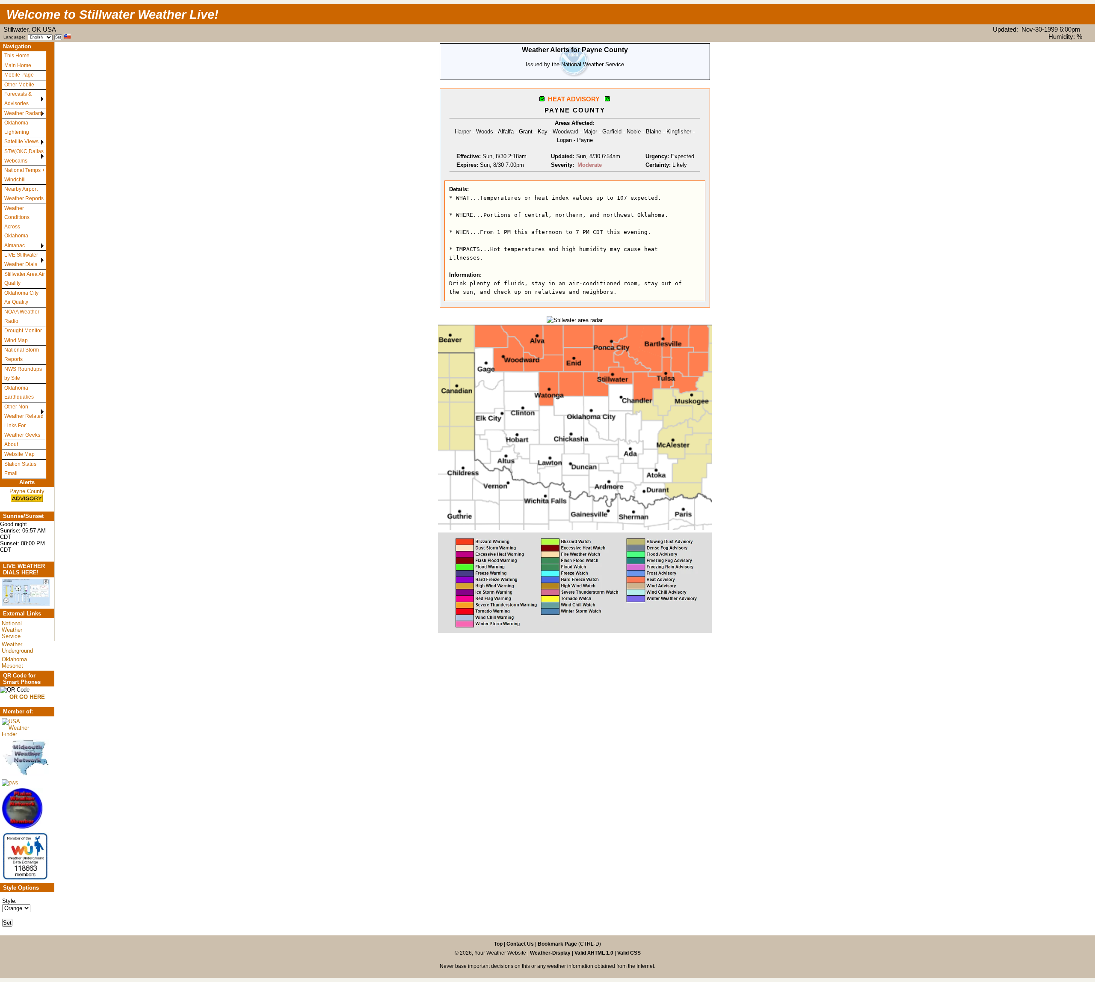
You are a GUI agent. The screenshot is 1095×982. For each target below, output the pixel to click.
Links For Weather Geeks (22, 430)
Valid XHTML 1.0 (593, 953)
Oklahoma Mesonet (14, 662)
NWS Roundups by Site (23, 374)
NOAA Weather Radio (21, 316)
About (11, 444)
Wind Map (16, 340)
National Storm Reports (21, 354)
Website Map (19, 454)
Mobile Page (19, 75)
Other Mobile (19, 85)
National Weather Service (12, 629)
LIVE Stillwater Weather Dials (21, 259)
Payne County (26, 491)
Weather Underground (17, 647)
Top (498, 944)
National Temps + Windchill (24, 175)
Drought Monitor (23, 331)
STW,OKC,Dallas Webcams (24, 156)
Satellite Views (21, 142)
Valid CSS (629, 953)
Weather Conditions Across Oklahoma (17, 222)
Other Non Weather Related (24, 411)
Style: (9, 901)
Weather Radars (23, 113)
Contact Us (520, 944)
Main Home (17, 65)
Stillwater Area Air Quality (24, 279)
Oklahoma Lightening (16, 127)
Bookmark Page (557, 944)
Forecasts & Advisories (18, 98)
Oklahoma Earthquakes (19, 392)
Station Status (20, 464)
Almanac (14, 245)
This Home (17, 56)
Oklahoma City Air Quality (21, 297)
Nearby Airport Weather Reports (24, 193)
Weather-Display (551, 953)
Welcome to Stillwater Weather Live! (112, 14)
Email (11, 473)
